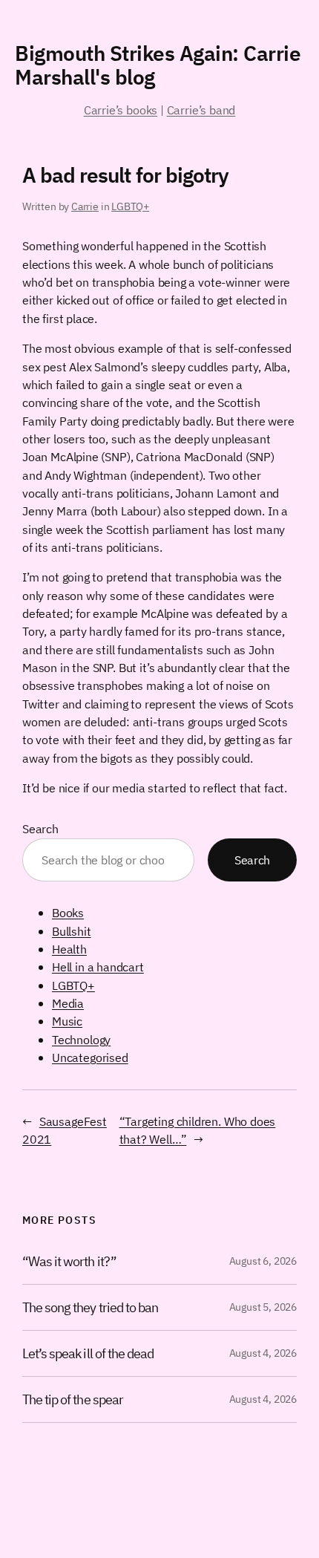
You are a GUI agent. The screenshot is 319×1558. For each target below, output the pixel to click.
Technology (81, 1039)
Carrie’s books (120, 109)
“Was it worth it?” (69, 1261)
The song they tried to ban (90, 1307)
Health (69, 948)
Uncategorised (90, 1057)
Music (67, 1021)
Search (40, 828)
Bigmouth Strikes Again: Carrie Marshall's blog (157, 65)
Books (68, 912)
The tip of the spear (72, 1399)
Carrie (85, 206)
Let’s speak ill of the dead (88, 1353)
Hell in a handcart (98, 966)
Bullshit (71, 931)
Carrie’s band (201, 109)
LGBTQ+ (130, 206)
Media (68, 1003)
